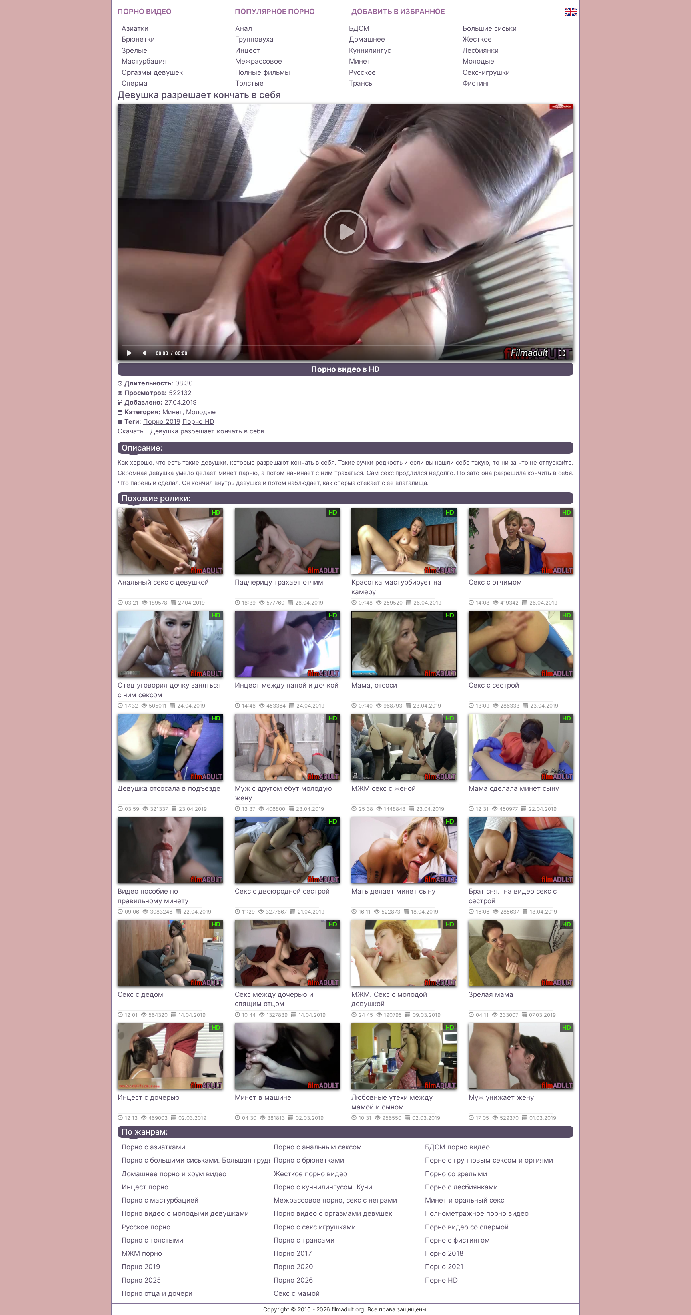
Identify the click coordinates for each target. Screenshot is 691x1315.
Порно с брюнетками (309, 1160)
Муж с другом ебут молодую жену (283, 793)
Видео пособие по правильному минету (153, 896)
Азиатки (135, 28)
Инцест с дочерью (149, 1097)
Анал (243, 28)
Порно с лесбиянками (461, 1187)
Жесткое (477, 39)
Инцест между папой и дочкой (286, 685)
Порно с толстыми (152, 1240)
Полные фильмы (262, 72)
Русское (362, 72)
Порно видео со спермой (467, 1227)
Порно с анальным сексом (318, 1147)
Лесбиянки (481, 50)
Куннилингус (370, 50)
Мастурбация (144, 61)
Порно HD (198, 421)
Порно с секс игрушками (315, 1227)
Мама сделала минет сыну (514, 788)
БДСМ (359, 28)
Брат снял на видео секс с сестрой (513, 896)
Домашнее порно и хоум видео (174, 1174)
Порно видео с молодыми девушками (185, 1213)
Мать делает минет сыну (393, 891)
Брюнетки (138, 39)
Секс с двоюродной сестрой (282, 891)
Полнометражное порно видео (477, 1213)
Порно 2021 (444, 1267)
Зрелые (134, 50)
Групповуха (254, 39)
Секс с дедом (140, 994)
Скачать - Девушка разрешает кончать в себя (191, 431)
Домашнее (367, 39)
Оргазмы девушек (152, 72)
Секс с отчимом (495, 582)
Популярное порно (275, 11)
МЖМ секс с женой (383, 788)
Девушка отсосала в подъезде (169, 788)
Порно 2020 (293, 1267)
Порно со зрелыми (456, 1174)
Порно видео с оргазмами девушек (333, 1213)
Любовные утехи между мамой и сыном (392, 1102)
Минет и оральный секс (464, 1200)
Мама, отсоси (374, 685)
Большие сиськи (490, 28)
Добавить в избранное (398, 11)
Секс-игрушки (486, 72)
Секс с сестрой (494, 685)
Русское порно (146, 1227)
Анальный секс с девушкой (163, 582)
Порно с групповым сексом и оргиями (489, 1160)
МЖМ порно (142, 1253)
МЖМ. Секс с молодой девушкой (389, 999)
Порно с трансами (304, 1240)
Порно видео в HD (345, 369)
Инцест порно (145, 1187)
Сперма (135, 83)
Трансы (361, 83)
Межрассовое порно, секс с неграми (335, 1200)
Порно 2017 (293, 1253)
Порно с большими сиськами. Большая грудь (196, 1160)
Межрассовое (258, 61)
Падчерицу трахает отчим (279, 582)
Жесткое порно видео (310, 1174)
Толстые (249, 83)
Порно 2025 (141, 1280)
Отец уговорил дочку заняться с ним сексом (169, 690)
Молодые (478, 61)
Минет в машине (263, 1097)
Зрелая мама (491, 994)
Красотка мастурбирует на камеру (396, 587)
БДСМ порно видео (457, 1147)
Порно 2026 (293, 1280)
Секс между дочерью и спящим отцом (274, 999)
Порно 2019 (161, 421)
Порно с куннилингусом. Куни (323, 1187)
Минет (360, 61)
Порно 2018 (444, 1253)
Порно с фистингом (457, 1240)
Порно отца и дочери (157, 1293)
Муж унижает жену (501, 1097)
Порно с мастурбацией (160, 1200)
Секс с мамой (297, 1293)
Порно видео (145, 11)
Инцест (247, 50)
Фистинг (476, 83)
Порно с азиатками (153, 1147)
